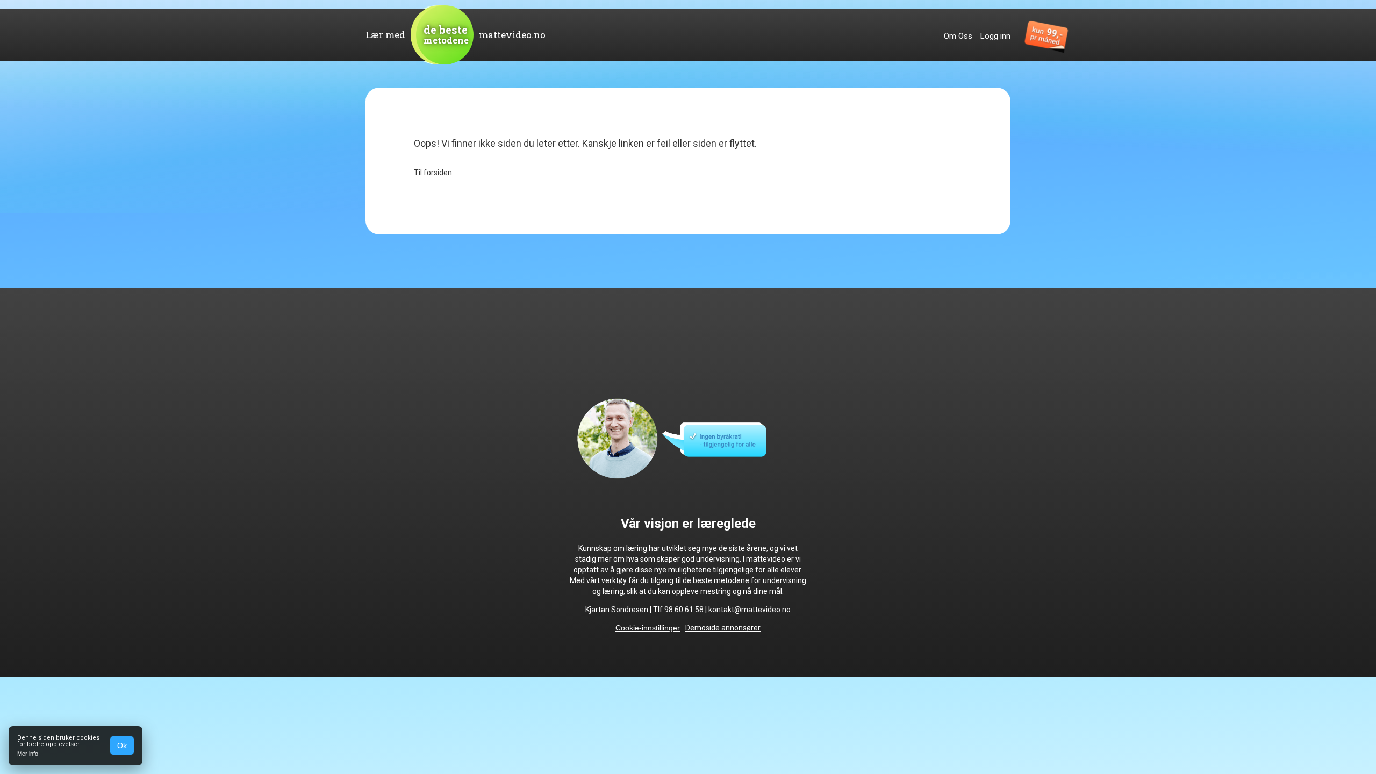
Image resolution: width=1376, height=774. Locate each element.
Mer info (27, 753)
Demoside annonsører (723, 628)
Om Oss (958, 36)
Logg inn (995, 36)
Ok (122, 745)
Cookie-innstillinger (647, 628)
